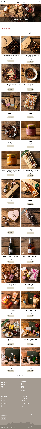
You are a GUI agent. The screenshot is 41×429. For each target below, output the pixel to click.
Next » (23, 375)
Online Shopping (24, 398)
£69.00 (11, 200)
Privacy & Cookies (25, 405)
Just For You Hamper (11, 284)
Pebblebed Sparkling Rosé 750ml (30, 256)
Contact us (23, 390)
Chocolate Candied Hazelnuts (30, 84)
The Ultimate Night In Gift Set (30, 367)
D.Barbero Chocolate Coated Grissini (30, 228)
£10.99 (30, 114)
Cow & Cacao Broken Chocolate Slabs (11, 84)
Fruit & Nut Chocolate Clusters (10, 141)
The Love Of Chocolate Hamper (30, 339)
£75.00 (30, 368)
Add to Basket (10, 60)
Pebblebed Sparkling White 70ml (10, 256)
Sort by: (28, 33)
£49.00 (30, 173)
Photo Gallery (3, 401)
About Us (3, 398)
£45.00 (11, 285)
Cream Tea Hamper (11, 339)
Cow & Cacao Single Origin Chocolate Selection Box (30, 56)
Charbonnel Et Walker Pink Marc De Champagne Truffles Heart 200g (11, 228)
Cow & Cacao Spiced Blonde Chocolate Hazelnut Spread (11, 171)
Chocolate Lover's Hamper (30, 310)
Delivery (23, 400)
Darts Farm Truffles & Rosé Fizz (30, 170)
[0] (39, 2)
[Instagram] (2, 387)
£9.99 (11, 143)
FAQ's (23, 406)
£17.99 (30, 59)
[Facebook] (2, 382)
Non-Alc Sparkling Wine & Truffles (30, 199)
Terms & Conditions (25, 403)
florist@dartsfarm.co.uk (6, 28)
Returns (23, 401)
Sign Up (3, 418)
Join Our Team (3, 405)
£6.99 (11, 58)
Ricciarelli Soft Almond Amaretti (30, 112)
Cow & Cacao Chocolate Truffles (11, 55)
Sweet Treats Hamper (30, 284)
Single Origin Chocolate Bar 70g (10, 112)
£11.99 (30, 230)
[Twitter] (2, 384)
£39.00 (30, 201)
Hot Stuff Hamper (11, 310)
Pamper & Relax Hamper (10, 367)
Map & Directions (4, 406)
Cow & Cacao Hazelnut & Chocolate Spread (30, 141)
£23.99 (11, 230)
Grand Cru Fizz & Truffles (11, 199)
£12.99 (30, 87)
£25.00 (30, 313)
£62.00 (30, 342)
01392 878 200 (23, 391)
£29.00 (11, 259)
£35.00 (11, 313)
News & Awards (4, 403)
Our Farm (3, 400)
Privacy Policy (13, 427)
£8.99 (11, 87)
